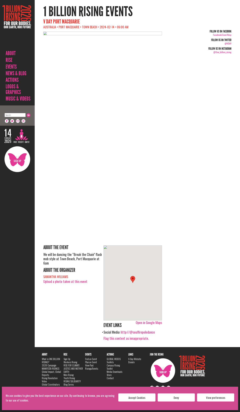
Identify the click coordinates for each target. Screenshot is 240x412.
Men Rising (69, 375)
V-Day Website (134, 359)
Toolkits (110, 362)
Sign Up (17, 159)
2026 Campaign (49, 365)
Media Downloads (114, 372)
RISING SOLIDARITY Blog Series (72, 382)
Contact (110, 378)
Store (109, 375)
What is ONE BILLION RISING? (51, 360)
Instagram (24, 121)
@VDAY (228, 43)
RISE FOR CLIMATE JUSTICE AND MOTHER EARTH (73, 368)
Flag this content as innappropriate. (126, 338)
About (11, 53)
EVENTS (11, 66)
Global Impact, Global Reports (51, 373)
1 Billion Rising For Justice (17, 26)
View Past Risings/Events (91, 366)
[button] (132, 279)
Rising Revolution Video (50, 379)
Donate (131, 362)
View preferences (215, 397)
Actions (12, 80)
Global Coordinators (51, 384)
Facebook (7, 121)
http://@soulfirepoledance (138, 332)
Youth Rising (69, 378)
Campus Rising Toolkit (113, 366)
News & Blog (16, 73)
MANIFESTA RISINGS (50, 368)
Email (18, 121)
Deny (176, 397)
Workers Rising (70, 362)
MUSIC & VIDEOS (18, 98)
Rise (9, 60)
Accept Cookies (136, 397)
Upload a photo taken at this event (65, 281)
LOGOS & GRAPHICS (13, 89)
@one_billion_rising (222, 52)
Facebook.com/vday (222, 34)
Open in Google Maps (149, 322)
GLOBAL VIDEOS (114, 359)
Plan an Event (91, 362)
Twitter (12, 121)
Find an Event (91, 359)
